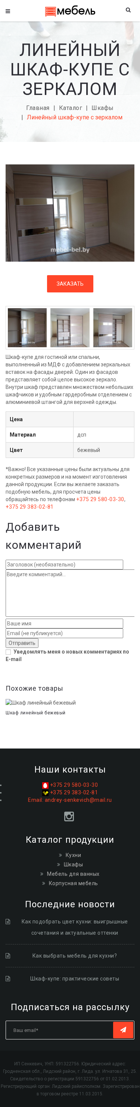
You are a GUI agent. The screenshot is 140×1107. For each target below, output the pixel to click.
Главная (38, 107)
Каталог (71, 107)
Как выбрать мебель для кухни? (74, 956)
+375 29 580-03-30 (100, 499)
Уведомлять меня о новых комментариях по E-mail (67, 655)
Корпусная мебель (73, 883)
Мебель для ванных (73, 874)
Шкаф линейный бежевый (36, 712)
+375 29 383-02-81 (30, 507)
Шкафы (102, 107)
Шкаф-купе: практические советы (74, 979)
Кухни (73, 855)
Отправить (22, 643)
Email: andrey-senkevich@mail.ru (70, 800)
